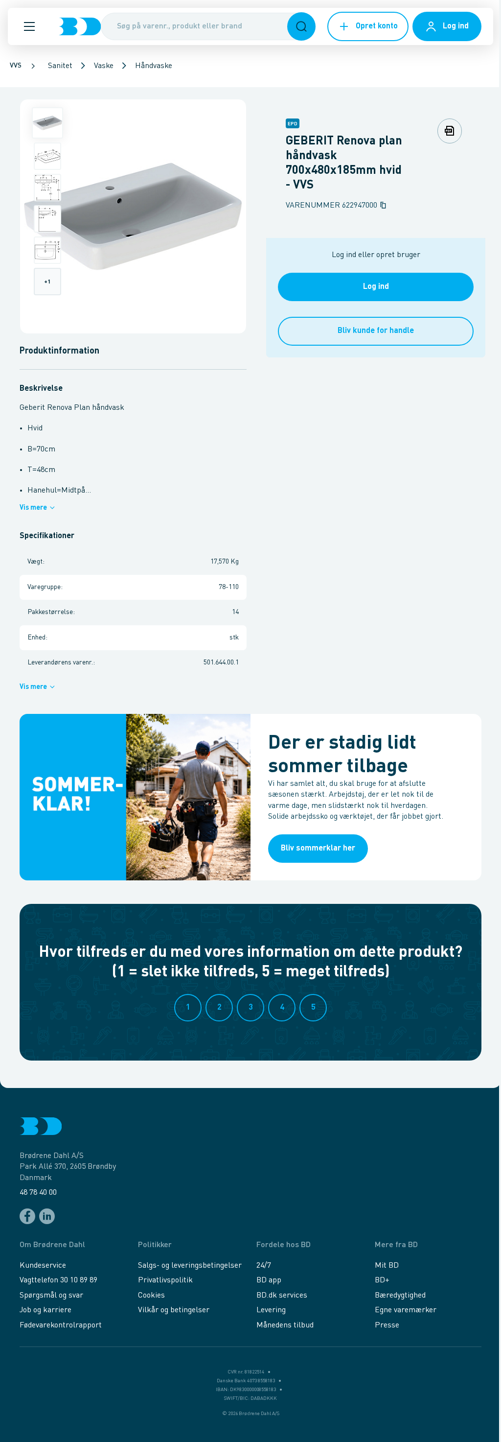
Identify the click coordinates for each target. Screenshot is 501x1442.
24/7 (263, 1266)
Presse (387, 1325)
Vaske (104, 66)
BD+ (382, 1280)
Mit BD (387, 1266)
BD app (268, 1280)
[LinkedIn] (47, 1216)
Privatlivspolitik (165, 1280)
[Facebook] (27, 1216)
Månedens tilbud (285, 1325)
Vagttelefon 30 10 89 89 (58, 1280)
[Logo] (80, 26)
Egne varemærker (405, 1310)
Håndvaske (153, 66)
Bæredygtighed (400, 1296)
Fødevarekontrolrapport (61, 1325)
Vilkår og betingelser (173, 1310)
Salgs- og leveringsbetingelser (190, 1266)
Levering (271, 1310)
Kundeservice (43, 1266)
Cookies (151, 1296)
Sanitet (60, 66)
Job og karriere (45, 1310)
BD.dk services (281, 1296)
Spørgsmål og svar (51, 1296)
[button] (29, 26)
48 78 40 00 (38, 1193)
